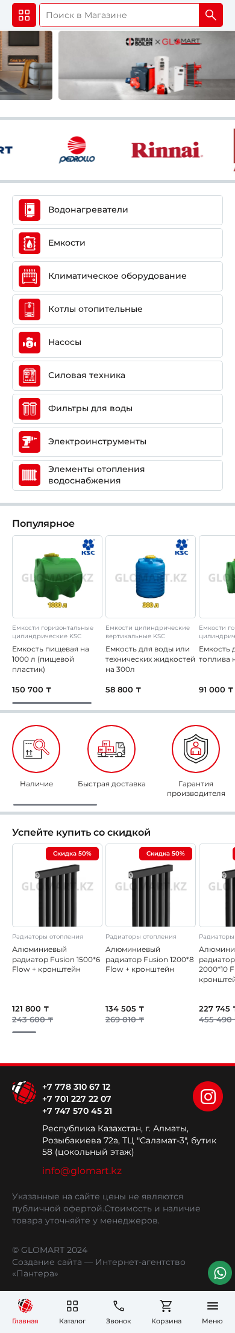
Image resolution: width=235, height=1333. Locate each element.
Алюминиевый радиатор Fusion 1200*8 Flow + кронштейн (149, 959)
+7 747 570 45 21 (77, 1110)
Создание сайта (47, 1262)
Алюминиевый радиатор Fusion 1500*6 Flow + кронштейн (56, 959)
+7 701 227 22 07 (76, 1098)
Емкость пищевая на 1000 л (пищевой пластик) (50, 659)
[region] (117, 765)
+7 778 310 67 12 (76, 1086)
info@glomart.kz (82, 1170)
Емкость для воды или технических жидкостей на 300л (150, 659)
